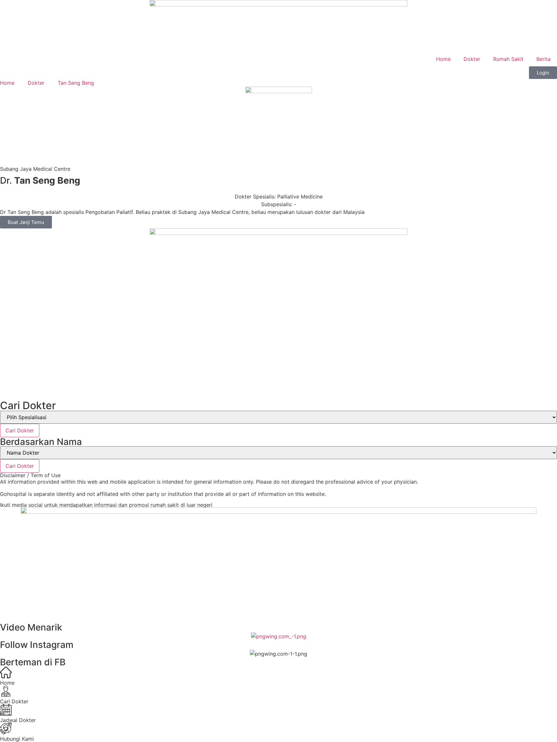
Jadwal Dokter (18, 720)
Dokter (472, 59)
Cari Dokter (19, 430)
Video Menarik (31, 627)
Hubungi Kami (17, 739)
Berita (543, 59)
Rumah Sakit (508, 59)
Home (443, 59)
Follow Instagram (36, 644)
